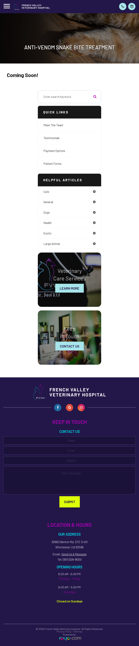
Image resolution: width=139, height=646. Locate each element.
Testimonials (51, 138)
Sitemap (78, 631)
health (47, 222)
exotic (47, 233)
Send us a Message (74, 554)
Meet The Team (53, 125)
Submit (69, 502)
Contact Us (69, 346)
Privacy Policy (63, 631)
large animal (51, 243)
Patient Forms (52, 163)
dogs (46, 212)
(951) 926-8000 (72, 559)
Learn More (69, 288)
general (48, 202)
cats (46, 191)
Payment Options (54, 151)
